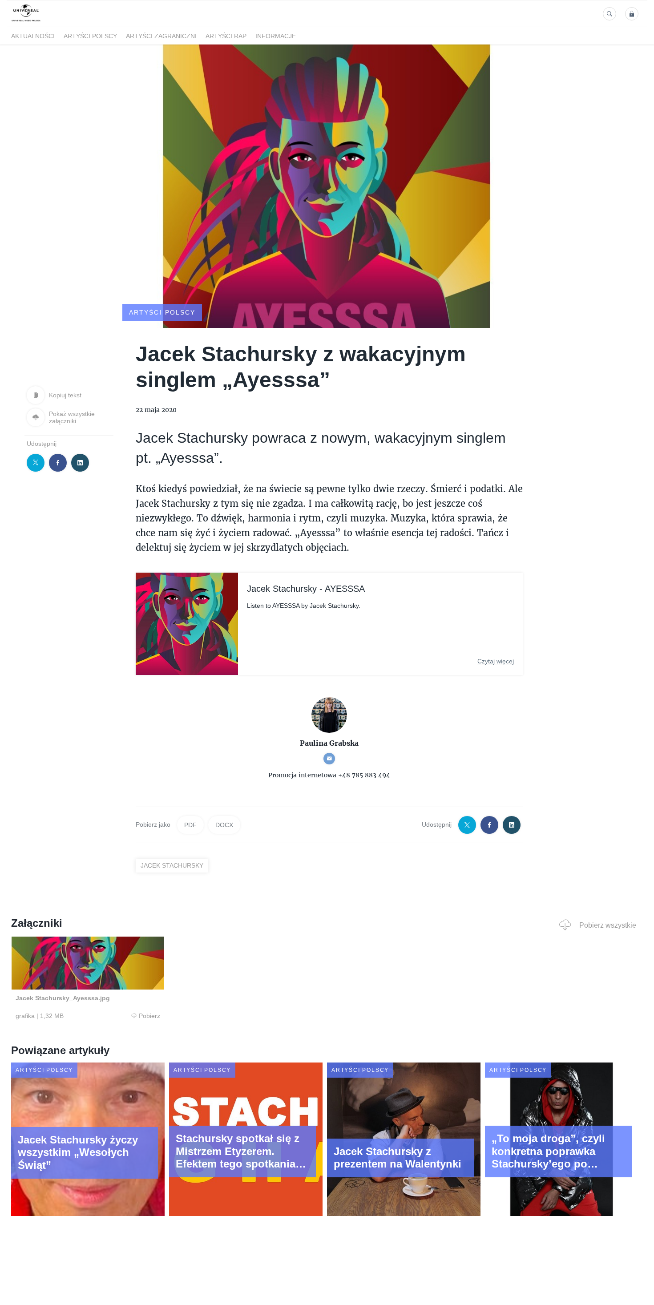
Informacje (275, 36)
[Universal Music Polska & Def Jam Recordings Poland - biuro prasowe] (26, 21)
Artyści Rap (226, 36)
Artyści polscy (90, 36)
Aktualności (33, 36)
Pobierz (149, 1015)
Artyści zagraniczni (161, 36)
